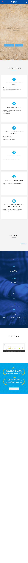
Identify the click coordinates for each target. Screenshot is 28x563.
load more (23, 243)
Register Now (9, 45)
